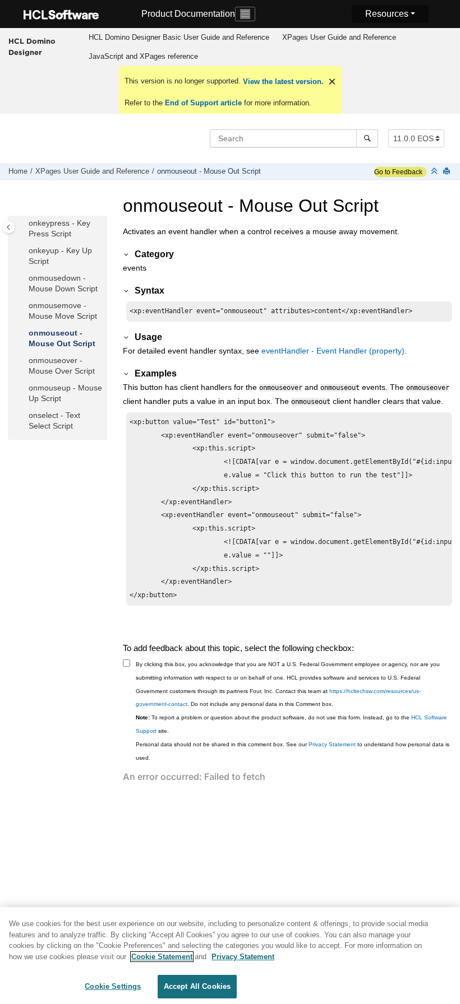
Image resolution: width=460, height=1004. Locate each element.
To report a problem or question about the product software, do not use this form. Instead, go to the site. (291, 724)
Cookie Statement (161, 956)
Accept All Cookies (197, 986)
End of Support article (203, 103)
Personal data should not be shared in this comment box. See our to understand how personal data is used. (292, 751)
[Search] (367, 138)
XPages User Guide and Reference (339, 37)
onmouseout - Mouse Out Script (209, 171)
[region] (230, 955)
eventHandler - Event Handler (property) (332, 350)
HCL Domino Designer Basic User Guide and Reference (179, 37)
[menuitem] (178, 37)
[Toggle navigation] (245, 14)
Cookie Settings (113, 986)
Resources (386, 13)
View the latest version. (282, 81)
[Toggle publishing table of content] (9, 227)
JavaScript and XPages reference (143, 56)
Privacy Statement (332, 744)
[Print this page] (448, 171)
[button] (24, 223)
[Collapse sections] (435, 171)
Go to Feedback (398, 172)
